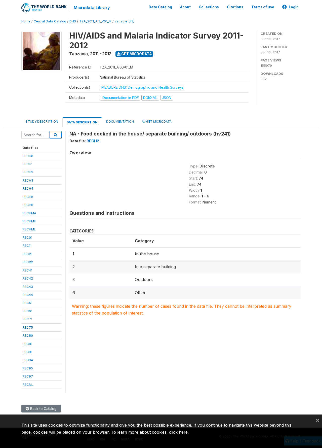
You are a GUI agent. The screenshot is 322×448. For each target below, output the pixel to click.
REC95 (28, 368)
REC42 (28, 278)
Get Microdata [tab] (158, 121)
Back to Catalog (43, 408)
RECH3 (28, 180)
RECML (28, 385)
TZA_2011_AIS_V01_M (95, 21)
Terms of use (262, 7)
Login (294, 7)
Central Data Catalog (50, 21)
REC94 (28, 360)
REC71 (27, 319)
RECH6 (28, 205)
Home (25, 21)
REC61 (27, 311)
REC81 (27, 344)
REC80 (28, 335)
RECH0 (28, 156)
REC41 (27, 270)
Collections (209, 7)
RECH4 (28, 188)
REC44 (28, 295)
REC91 (27, 352)
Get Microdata (136, 54)
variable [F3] (124, 21)
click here (178, 432)
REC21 (27, 254)
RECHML (29, 229)
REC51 (27, 303)
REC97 (28, 376)
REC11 (27, 246)
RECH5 (28, 197)
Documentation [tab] (120, 121)
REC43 (28, 287)
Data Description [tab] (82, 122)
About (185, 7)
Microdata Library (92, 7)
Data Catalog (160, 7)
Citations (235, 7)
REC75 (28, 327)
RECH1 (27, 164)
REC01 (27, 237)
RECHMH (29, 221)
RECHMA (29, 213)
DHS (72, 21)
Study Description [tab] (42, 121)
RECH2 (28, 172)
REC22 (28, 262)
